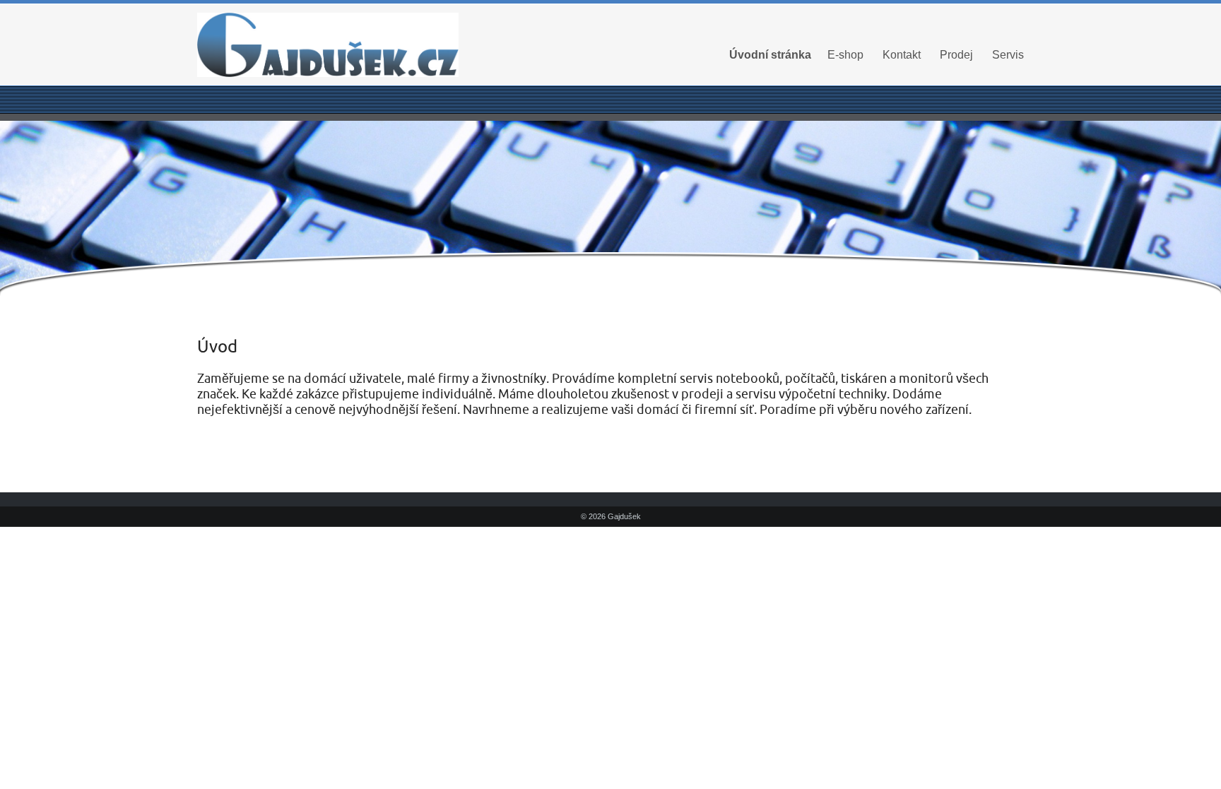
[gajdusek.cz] (328, 45)
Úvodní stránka (770, 55)
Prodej (956, 55)
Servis (1008, 55)
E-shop (845, 55)
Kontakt (902, 55)
